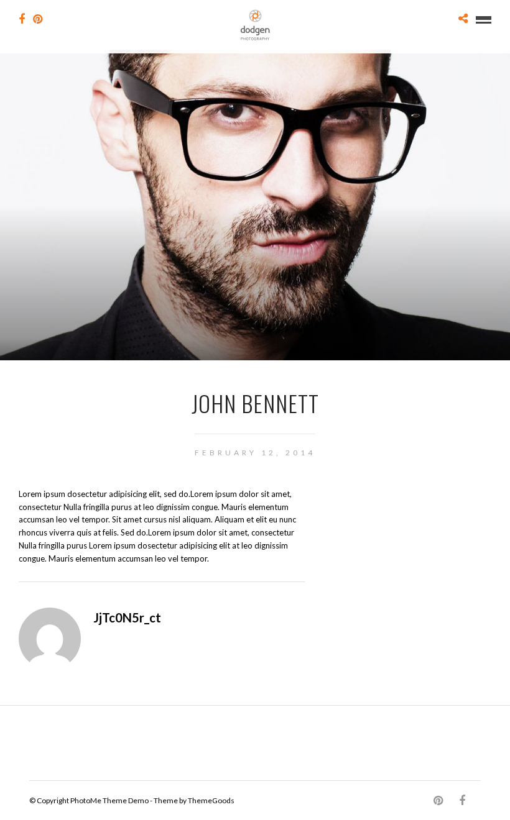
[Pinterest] (37, 19)
